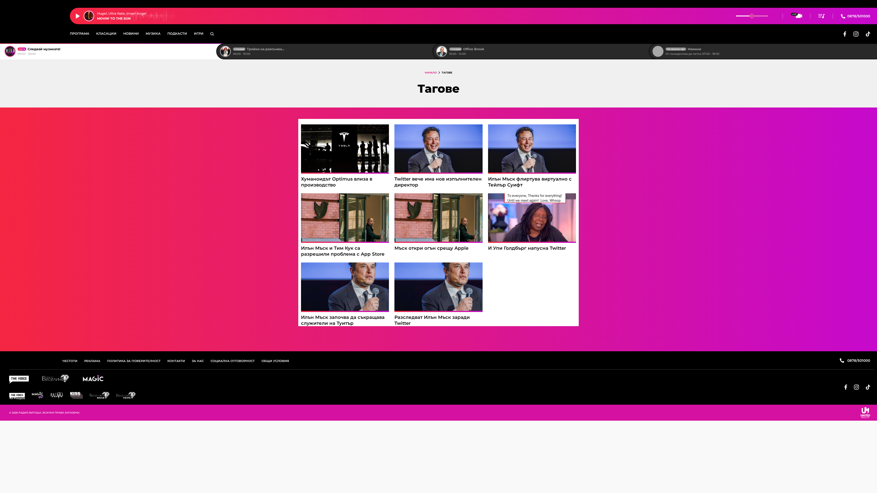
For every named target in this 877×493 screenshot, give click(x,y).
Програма (79, 33)
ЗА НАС (198, 361)
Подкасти (177, 33)
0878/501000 (858, 16)
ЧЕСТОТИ (69, 361)
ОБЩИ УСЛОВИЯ (275, 361)
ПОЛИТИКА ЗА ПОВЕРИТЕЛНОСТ (134, 361)
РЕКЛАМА (92, 361)
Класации (106, 33)
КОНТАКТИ (176, 361)
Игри (198, 33)
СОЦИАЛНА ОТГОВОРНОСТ (233, 361)
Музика (153, 33)
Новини (131, 33)
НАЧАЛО (431, 72)
